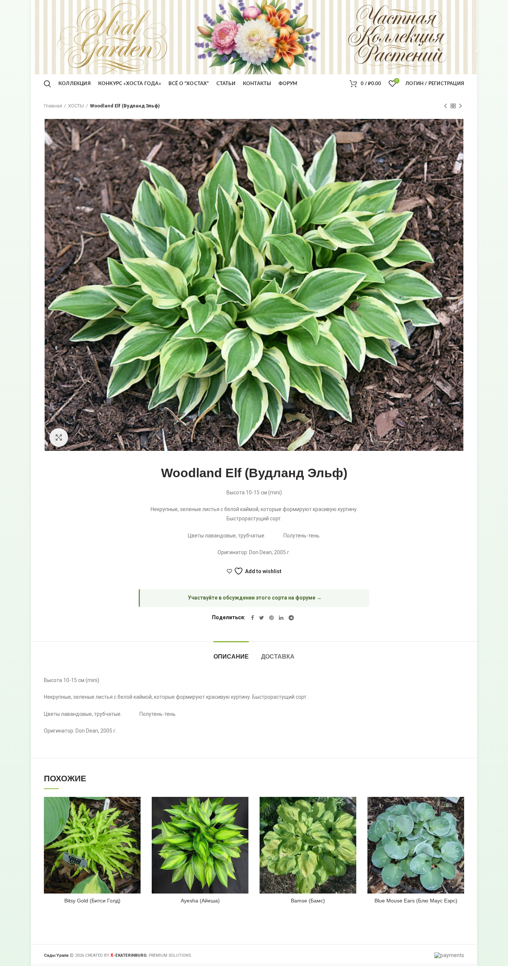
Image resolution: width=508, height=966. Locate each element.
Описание (231, 656)
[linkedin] (281, 618)
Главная (53, 106)
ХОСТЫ (76, 106)
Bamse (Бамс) (308, 901)
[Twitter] (262, 618)
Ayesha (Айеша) (200, 901)
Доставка (278, 656)
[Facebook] (252, 618)
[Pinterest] (271, 618)
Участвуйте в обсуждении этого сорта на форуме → (255, 598)
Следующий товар (460, 106)
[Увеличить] (58, 437)
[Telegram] (291, 618)
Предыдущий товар (445, 106)
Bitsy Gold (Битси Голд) (92, 901)
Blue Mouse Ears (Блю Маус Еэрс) (415, 901)
